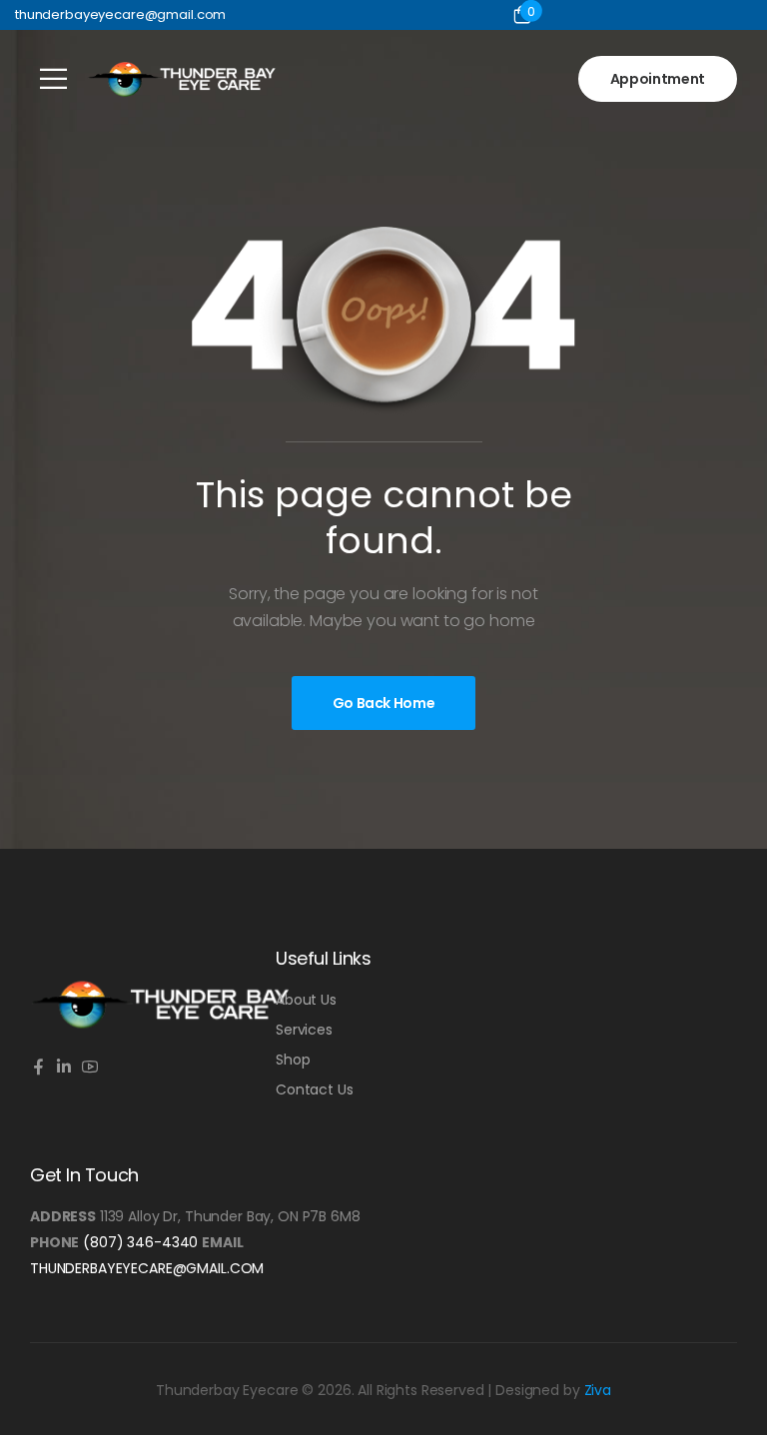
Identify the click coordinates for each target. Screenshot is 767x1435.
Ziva (597, 1390)
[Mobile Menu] (53, 78)
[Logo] (182, 79)
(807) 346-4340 (140, 1242)
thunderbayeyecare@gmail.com (147, 1268)
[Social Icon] (38, 1068)
